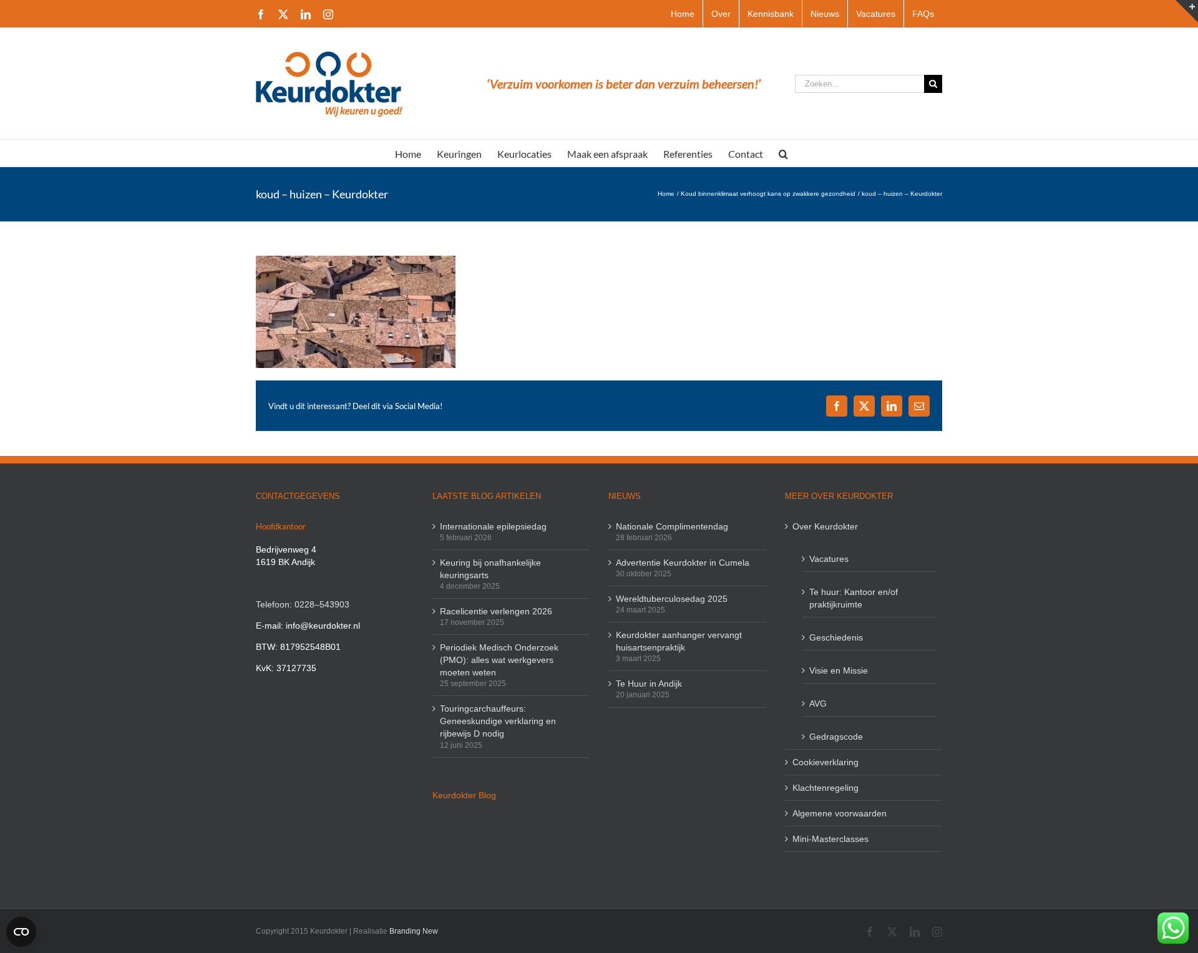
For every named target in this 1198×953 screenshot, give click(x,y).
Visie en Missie (838, 670)
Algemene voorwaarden (839, 813)
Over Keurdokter (825, 526)
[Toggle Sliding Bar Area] (1187, 11)
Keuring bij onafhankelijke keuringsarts (490, 569)
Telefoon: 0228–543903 (302, 604)
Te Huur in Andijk (649, 684)
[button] (783, 153)
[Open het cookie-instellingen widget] (21, 932)
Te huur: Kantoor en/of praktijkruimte (853, 598)
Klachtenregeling (825, 788)
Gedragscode (836, 737)
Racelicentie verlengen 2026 (496, 611)
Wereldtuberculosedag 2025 (672, 599)
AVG (818, 704)
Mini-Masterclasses (830, 839)
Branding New (413, 931)
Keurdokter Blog (464, 795)
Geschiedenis (836, 637)
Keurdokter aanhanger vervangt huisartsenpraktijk (679, 641)
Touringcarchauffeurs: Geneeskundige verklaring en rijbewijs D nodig (498, 721)
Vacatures (829, 559)
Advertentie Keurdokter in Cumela (682, 563)
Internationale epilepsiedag (493, 526)
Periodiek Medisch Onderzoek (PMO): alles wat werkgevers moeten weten (499, 659)
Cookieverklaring (825, 762)
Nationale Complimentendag (672, 526)
